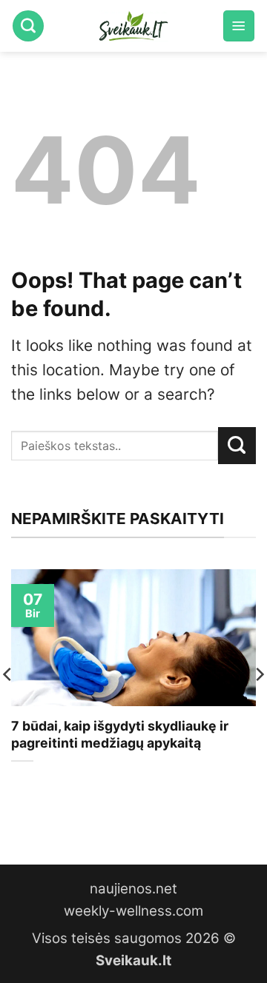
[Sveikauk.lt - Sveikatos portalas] (133, 26)
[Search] (28, 25)
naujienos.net (133, 888)
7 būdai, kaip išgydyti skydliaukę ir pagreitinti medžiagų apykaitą (119, 734)
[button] (238, 25)
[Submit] (237, 445)
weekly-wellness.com (133, 910)
